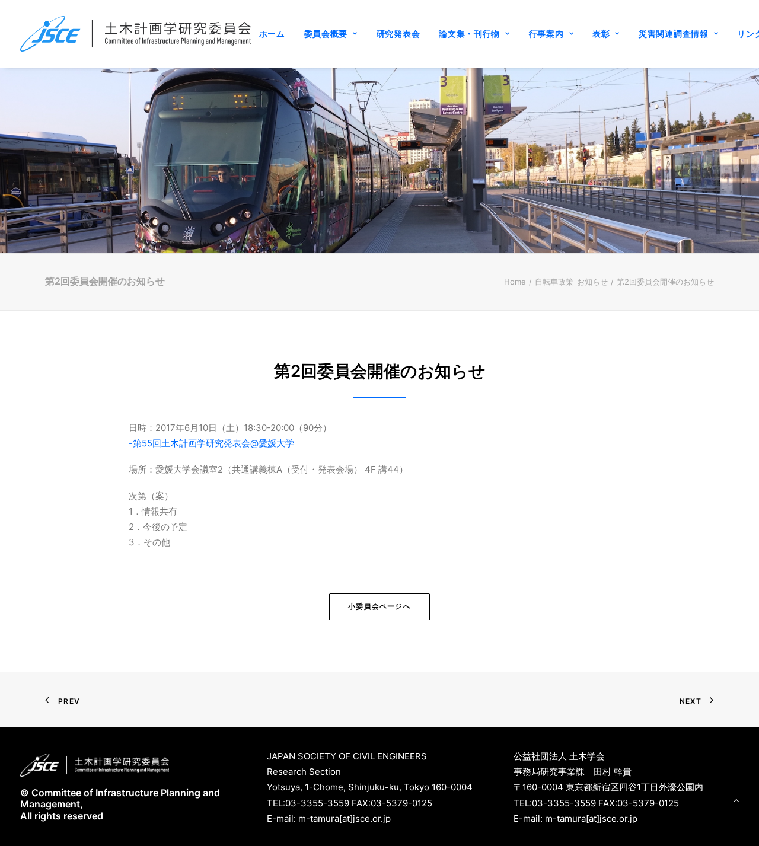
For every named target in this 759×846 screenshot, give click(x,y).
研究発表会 (398, 33)
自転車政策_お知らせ (571, 281)
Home (515, 281)
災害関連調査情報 (674, 33)
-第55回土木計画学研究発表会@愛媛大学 (211, 443)
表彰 (601, 33)
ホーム (272, 33)
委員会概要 (326, 33)
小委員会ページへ (379, 606)
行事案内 (546, 33)
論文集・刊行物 (469, 33)
